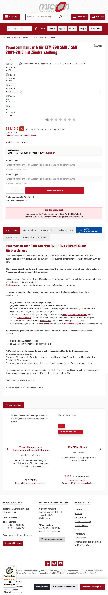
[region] (54, 92)
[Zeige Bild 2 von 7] (51, 119)
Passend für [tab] (46, 230)
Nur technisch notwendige (64, 587)
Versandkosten (47, 570)
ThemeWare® (90, 573)
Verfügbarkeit (49, 153)
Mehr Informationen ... (13, 592)
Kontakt (78, 513)
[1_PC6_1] (60, 92)
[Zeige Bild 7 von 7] (74, 119)
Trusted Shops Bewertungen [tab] (35, 237)
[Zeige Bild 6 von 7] (69, 119)
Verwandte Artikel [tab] (13, 405)
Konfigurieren (42, 587)
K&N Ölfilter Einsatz (77, 447)
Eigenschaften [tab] (29, 230)
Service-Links (83, 502)
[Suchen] (60, 17)
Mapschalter (45, 320)
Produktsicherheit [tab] (65, 230)
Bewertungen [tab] (11, 237)
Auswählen (96, 28)
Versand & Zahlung (83, 521)
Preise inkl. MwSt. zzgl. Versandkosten (21, 135)
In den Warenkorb (55, 190)
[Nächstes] (100, 92)
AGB (77, 530)
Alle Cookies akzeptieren (92, 587)
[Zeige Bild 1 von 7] (47, 119)
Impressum (80, 534)
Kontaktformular (24, 535)
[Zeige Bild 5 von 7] (65, 119)
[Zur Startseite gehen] (54, 6)
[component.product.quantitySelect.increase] (21, 190)
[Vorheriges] (21, 92)
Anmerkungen (12, 160)
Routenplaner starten (53, 539)
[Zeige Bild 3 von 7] (56, 119)
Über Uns (79, 509)
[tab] (11, 230)
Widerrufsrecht (81, 526)
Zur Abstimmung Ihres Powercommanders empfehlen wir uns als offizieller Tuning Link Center (30, 449)
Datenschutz (80, 538)
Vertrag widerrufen (13, 543)
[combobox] (42, 17)
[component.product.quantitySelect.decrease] (8, 190)
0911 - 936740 (11, 517)
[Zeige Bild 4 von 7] (60, 119)
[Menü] (14, 567)
